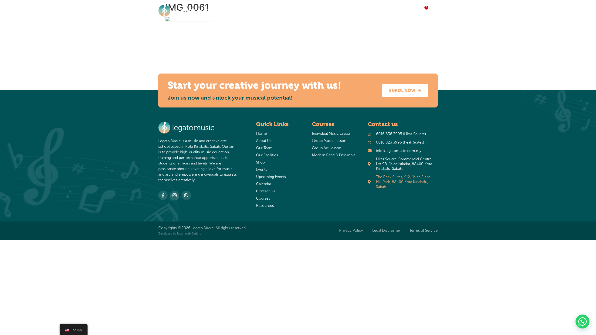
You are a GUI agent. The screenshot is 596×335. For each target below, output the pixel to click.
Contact (334, 10)
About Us (263, 141)
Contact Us (265, 191)
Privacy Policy (351, 230)
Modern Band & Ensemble (334, 155)
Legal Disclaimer (386, 230)
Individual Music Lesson (331, 133)
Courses (358, 10)
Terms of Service (424, 230)
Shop (287, 10)
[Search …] (413, 11)
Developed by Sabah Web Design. (179, 233)
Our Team (264, 148)
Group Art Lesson (326, 148)
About (263, 10)
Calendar (263, 184)
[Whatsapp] (186, 195)
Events (306, 10)
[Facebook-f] (163, 195)
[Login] (434, 11)
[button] (582, 321)
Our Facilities (267, 155)
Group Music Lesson (329, 141)
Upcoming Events (271, 177)
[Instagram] (174, 195)
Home (244, 10)
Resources (390, 10)
